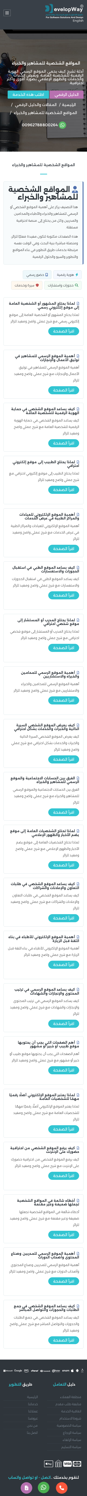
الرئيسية (69, 105)
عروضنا (33, 1418)
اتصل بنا (32, 1432)
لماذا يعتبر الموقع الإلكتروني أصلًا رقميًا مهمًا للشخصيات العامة (44, 1097)
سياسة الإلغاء (72, 1440)
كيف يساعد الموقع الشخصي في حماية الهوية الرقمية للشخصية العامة (45, 411)
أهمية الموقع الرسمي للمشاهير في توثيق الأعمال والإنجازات (47, 358)
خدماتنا (33, 1404)
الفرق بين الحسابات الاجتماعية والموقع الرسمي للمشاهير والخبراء (44, 780)
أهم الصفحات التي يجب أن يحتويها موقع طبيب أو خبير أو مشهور (48, 1044)
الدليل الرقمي (67, 94)
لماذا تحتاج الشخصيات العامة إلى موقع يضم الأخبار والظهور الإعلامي (44, 833)
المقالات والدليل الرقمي (36, 105)
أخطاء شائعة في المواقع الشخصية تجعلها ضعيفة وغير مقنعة (48, 1202)
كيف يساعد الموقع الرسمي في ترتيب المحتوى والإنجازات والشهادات (46, 991)
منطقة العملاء (70, 1397)
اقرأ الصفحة (63, 331)
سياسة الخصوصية (69, 1425)
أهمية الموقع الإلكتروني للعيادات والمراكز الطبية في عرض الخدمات (49, 516)
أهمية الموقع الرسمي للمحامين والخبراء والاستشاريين (50, 674)
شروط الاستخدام (70, 1418)
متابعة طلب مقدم (68, 1404)
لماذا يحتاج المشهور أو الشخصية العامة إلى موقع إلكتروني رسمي (44, 305)
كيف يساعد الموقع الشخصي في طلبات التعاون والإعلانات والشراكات (45, 886)
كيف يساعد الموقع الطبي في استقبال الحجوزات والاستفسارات (45, 569)
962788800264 (40, 125)
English (78, 20)
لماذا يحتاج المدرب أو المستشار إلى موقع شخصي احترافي (48, 622)
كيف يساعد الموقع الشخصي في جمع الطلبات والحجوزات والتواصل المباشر (46, 1308)
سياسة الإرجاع (72, 1432)
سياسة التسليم (71, 1447)
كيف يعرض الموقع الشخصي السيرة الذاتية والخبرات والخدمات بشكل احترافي (46, 727)
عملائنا (33, 1411)
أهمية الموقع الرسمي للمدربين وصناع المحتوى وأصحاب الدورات (45, 1255)
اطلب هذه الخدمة (28, 94)
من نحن (32, 1425)
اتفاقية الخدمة (71, 1411)
